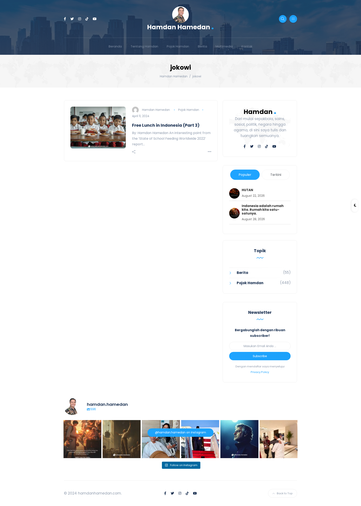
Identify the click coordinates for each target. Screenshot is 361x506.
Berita (202, 46)
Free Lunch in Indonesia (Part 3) (166, 125)
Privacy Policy (260, 372)
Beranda (115, 46)
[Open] (83, 439)
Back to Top (285, 493)
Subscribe (260, 356)
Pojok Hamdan (178, 46)
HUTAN (247, 190)
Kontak (247, 46)
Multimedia (224, 46)
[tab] (245, 175)
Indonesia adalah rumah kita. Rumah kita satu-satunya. (262, 209)
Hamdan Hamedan (180, 26)
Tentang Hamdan (144, 46)
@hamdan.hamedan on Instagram (180, 432)
